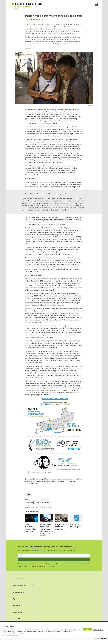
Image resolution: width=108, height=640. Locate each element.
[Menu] (96, 4)
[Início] (26, 4)
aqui (37, 483)
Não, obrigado (98, 629)
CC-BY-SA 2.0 (45, 507)
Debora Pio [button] (28, 19)
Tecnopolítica (45, 502)
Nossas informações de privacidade (10, 635)
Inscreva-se (54, 560)
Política (37, 502)
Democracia (29, 502)
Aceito (87, 629)
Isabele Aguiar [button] (38, 19)
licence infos (90, 105)
